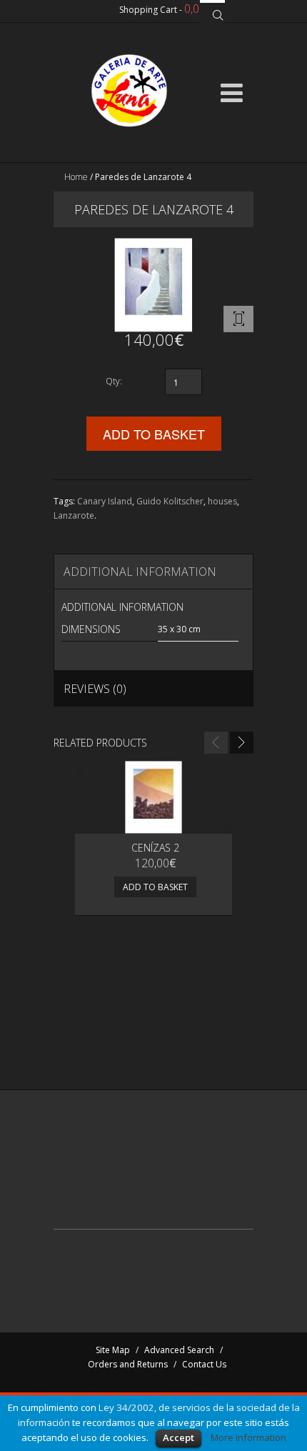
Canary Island (104, 501)
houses (222, 501)
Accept (178, 1437)
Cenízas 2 (155, 847)
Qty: (114, 381)
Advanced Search (179, 1350)
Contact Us (204, 1364)
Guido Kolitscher (169, 501)
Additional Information (140, 571)
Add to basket (155, 887)
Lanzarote (74, 515)
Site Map (113, 1350)
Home (76, 177)
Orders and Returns (128, 1364)
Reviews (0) (95, 689)
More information (248, 1437)
